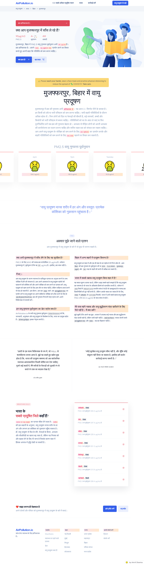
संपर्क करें (107, 538)
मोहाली (80, 466)
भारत (81, 3)
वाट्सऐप (123, 509)
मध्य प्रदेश (87, 552)
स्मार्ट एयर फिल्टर (109, 318)
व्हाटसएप (38, 59)
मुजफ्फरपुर (120, 266)
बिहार (34, 9)
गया (84, 269)
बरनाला (80, 443)
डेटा (46, 546)
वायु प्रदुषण (19, 9)
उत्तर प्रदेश (88, 534)
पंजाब (76, 295)
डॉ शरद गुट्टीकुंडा (24, 320)
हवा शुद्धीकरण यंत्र (60, 291)
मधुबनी (77, 269)
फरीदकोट (83, 295)
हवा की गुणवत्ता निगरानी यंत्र (24, 297)
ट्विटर (106, 534)
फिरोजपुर (80, 455)
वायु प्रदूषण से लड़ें (120, 3)
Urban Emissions (54, 313)
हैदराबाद (67, 547)
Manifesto (49, 534)
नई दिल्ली (81, 478)
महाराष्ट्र (87, 538)
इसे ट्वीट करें (109, 509)
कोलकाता (67, 552)
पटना (103, 266)
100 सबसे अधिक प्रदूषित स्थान (63, 3)
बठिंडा (80, 431)
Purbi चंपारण (111, 266)
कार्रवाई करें (92, 3)
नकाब (45, 291)
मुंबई (65, 538)
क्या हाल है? (22, 59)
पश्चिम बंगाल (88, 547)
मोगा (79, 419)
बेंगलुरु (66, 543)
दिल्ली (87, 478)
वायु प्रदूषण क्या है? (51, 550)
